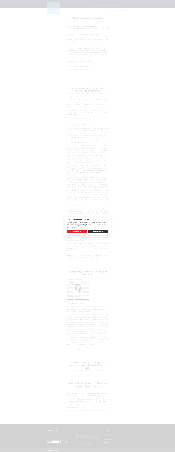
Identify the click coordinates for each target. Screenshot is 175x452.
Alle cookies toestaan (77, 231)
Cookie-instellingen (98, 231)
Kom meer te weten (71, 227)
